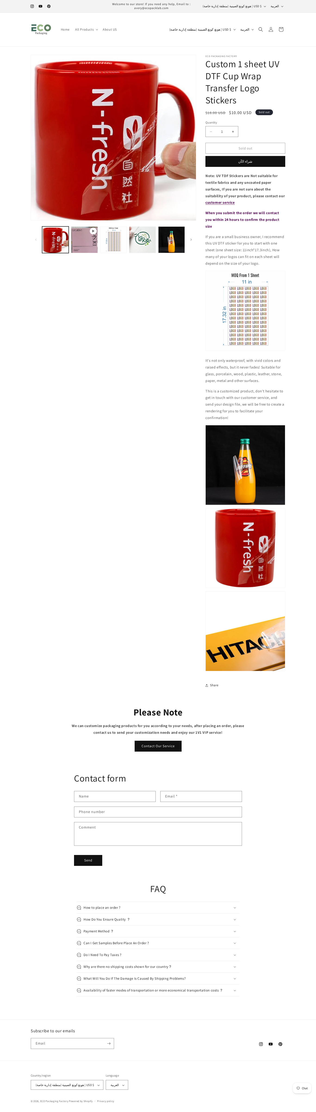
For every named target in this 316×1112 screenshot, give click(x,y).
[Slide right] (191, 240)
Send (88, 860)
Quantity (211, 122)
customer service (220, 202)
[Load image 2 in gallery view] (113, 239)
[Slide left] (36, 240)
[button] (86, 29)
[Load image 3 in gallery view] (142, 239)
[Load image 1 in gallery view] (55, 239)
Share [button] (214, 685)
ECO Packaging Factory (54, 1101)
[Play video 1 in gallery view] (84, 239)
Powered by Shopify (81, 1101)
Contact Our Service (158, 746)
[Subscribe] (109, 1043)
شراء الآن (245, 161)
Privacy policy (105, 1101)
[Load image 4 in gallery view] (171, 239)
